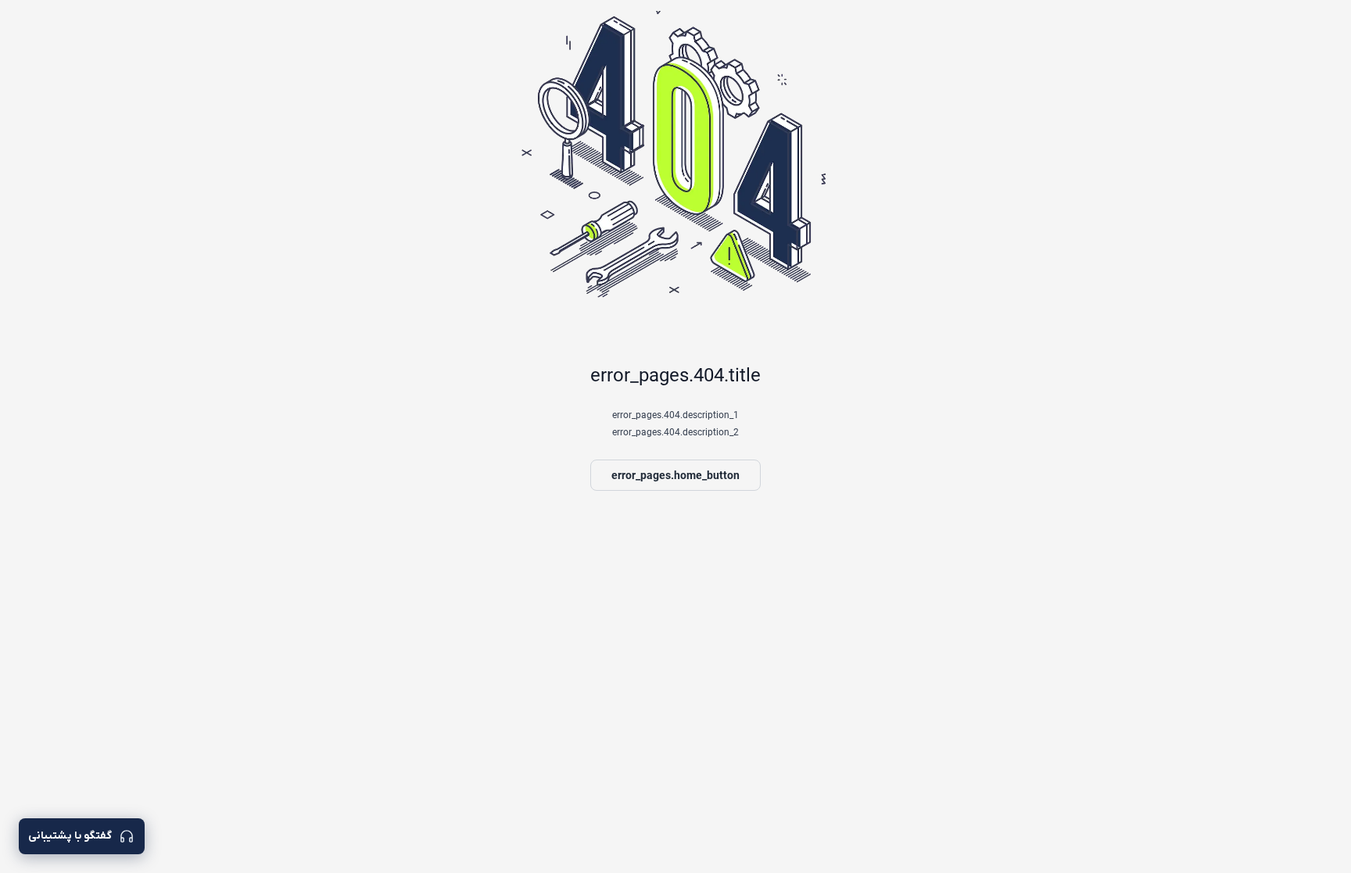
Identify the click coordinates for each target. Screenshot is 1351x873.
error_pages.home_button (675, 475)
